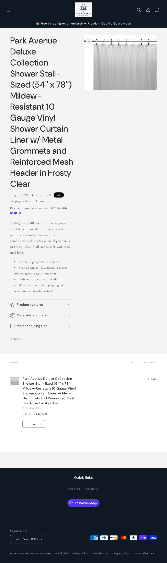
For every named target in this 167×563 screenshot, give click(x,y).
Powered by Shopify (41, 553)
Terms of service (100, 553)
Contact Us (92, 488)
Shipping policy (120, 553)
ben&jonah (24, 553)
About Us (74, 488)
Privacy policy (80, 553)
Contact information (143, 553)
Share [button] (17, 339)
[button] (8, 9)
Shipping (15, 201)
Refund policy (62, 553)
